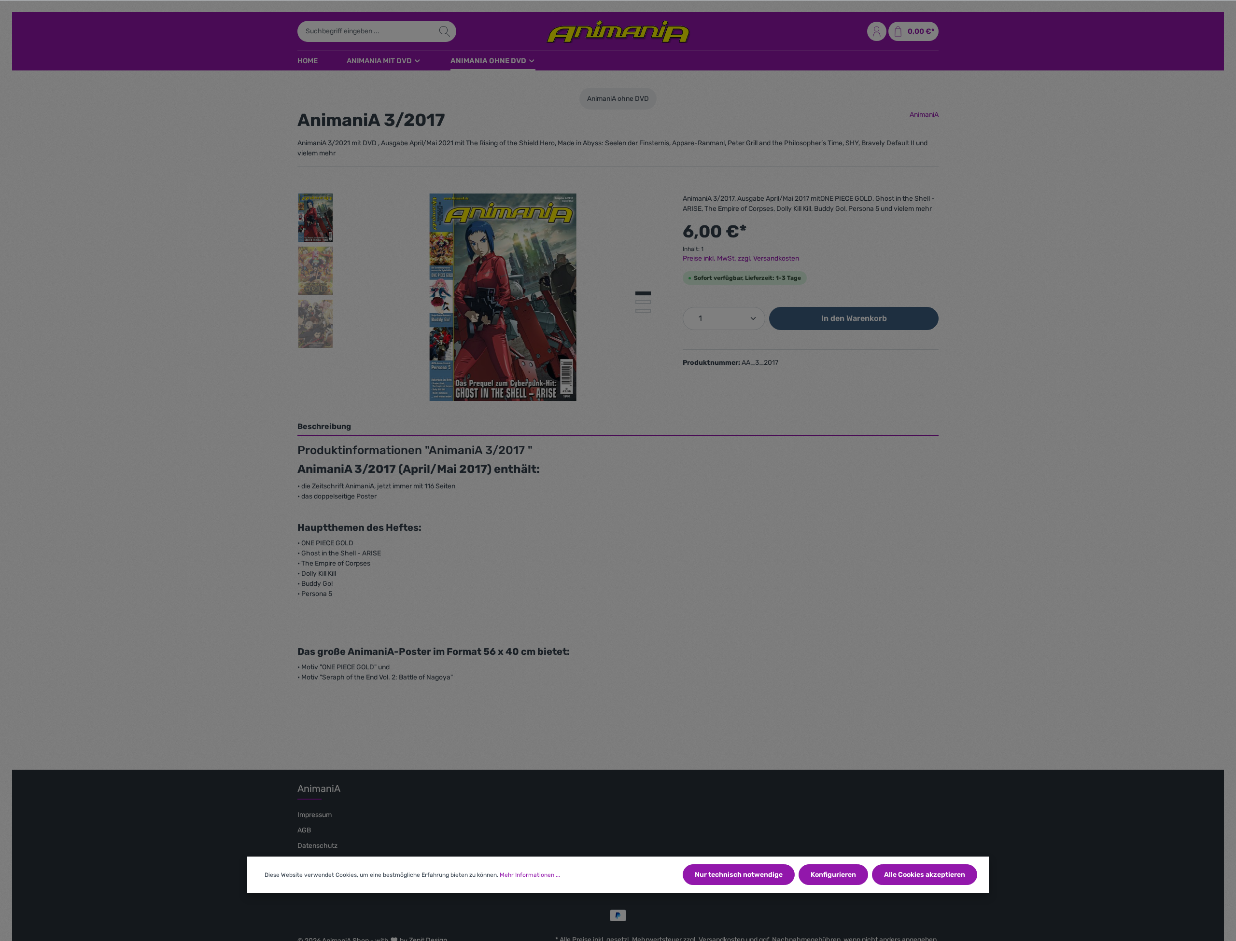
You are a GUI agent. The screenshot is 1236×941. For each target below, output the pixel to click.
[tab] (618, 427)
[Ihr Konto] (876, 31)
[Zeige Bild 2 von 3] (643, 302)
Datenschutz (317, 846)
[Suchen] (445, 31)
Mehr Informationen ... (530, 875)
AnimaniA (924, 115)
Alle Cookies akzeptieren (924, 875)
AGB (304, 830)
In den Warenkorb (854, 318)
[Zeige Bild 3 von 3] (643, 311)
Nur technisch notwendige (739, 875)
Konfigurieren (833, 875)
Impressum (314, 815)
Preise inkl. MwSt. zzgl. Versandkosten (741, 258)
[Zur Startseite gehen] (618, 31)
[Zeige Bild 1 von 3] (643, 293)
